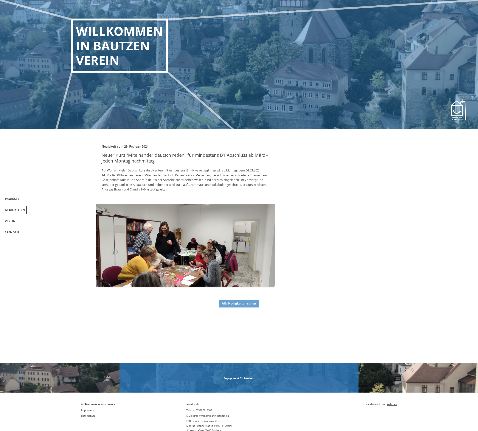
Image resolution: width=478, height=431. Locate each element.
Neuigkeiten (15, 210)
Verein (10, 221)
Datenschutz (88, 415)
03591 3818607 (204, 410)
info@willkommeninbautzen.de (211, 415)
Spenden (12, 232)
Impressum (87, 410)
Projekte (12, 199)
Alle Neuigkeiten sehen (239, 303)
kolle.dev (392, 404)
